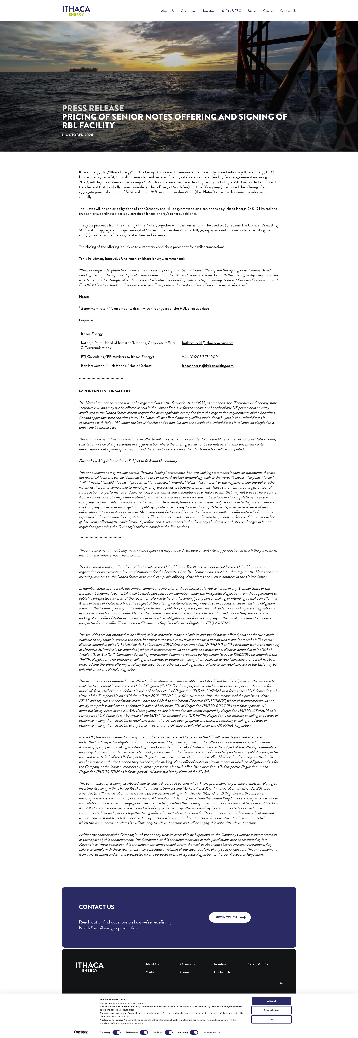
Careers (268, 10)
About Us (167, 10)
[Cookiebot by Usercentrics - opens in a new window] (81, 1032)
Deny (271, 1019)
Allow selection (271, 1010)
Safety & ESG (231, 10)
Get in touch (226, 917)
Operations (188, 10)
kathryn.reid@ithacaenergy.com (207, 343)
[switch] (144, 1032)
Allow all (271, 1001)
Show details (209, 1032)
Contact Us (288, 10)
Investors (209, 10)
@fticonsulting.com (218, 365)
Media (252, 10)
